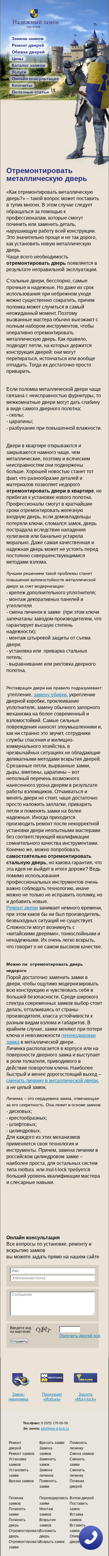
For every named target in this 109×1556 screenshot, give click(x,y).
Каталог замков (28, 65)
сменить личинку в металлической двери (52, 1080)
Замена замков (28, 38)
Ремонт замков (21, 1454)
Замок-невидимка (18, 1396)
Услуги (19, 72)
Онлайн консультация (35, 78)
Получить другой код (79, 1335)
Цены (17, 58)
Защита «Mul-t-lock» (85, 1396)
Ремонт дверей (28, 45)
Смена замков (82, 1454)
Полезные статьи (30, 92)
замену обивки (50, 694)
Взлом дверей (82, 1498)
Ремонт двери (22, 907)
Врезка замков (21, 1481)
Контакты (22, 85)
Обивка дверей (28, 51)
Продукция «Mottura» (52, 1396)
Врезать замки (51, 1443)
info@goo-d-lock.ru (55, 1428)
